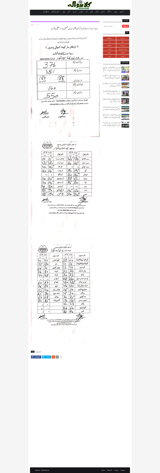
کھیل (109, 56)
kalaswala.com (45, 470)
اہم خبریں (37, 24)
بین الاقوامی (109, 38)
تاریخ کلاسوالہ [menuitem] (46, 12)
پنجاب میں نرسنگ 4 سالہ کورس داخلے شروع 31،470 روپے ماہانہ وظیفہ (111, 84)
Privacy (116, 470)
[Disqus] (65, 386)
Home (32, 24)
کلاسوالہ (123, 56)
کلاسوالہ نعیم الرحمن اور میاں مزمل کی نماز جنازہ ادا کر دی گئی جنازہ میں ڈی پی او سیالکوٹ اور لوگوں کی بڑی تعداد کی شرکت (111, 125)
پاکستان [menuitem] (115, 12)
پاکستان (123, 52)
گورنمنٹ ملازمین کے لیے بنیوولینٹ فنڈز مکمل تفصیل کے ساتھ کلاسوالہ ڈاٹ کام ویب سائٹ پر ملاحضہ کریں (111, 109)
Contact (123, 470)
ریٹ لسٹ (122, 45)
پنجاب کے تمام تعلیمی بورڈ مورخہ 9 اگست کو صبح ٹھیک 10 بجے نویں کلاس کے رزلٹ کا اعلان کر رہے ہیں (111, 117)
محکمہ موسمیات (123, 49)
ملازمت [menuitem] (74, 12)
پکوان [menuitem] (91, 12)
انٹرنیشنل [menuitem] (109, 12)
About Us (109, 470)
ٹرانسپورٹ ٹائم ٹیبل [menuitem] (56, 12)
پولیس (109, 52)
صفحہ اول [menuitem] (122, 12)
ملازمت (109, 49)
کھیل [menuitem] (69, 12)
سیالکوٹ (109, 45)
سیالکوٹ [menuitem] (81, 12)
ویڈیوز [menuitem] (63, 12)
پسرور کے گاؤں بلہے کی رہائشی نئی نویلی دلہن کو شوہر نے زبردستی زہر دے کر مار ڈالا (111, 92)
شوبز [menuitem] (86, 12)
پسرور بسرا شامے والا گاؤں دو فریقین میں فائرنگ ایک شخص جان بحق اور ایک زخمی (111, 76)
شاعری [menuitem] (103, 12)
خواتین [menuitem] (97, 12)
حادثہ (109, 42)
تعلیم (122, 42)
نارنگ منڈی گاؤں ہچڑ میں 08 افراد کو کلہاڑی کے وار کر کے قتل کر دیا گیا (111, 100)
